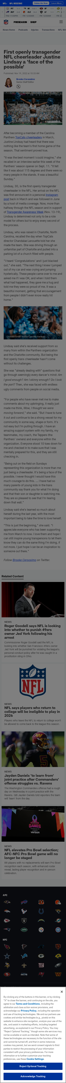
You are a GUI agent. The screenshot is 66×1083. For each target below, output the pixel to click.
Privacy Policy (28, 1010)
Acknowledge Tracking (33, 1076)
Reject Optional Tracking (33, 1066)
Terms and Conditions (28, 1003)
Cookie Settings (35, 1059)
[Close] (62, 992)
